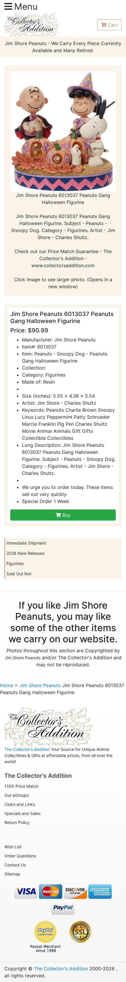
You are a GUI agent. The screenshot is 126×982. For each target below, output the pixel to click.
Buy (66, 515)
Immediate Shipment (26, 542)
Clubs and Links (19, 804)
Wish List (12, 846)
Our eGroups (16, 795)
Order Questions (20, 855)
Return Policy (17, 822)
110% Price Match (21, 786)
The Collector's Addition (27, 749)
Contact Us (15, 864)
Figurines (15, 563)
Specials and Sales (22, 813)
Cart (113, 25)
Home (6, 685)
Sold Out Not (18, 573)
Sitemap (12, 873)
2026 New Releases (25, 553)
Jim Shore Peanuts (22, 657)
